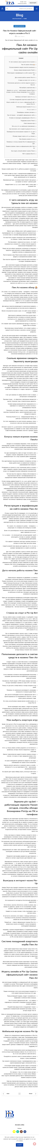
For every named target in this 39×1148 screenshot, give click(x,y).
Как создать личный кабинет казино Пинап (23, 151)
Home (25, 18)
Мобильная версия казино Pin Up (25, 107)
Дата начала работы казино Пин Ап (25, 77)
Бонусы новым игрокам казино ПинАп (24, 70)
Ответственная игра (29, 123)
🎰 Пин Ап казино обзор (28, 64)
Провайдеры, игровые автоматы (26, 112)
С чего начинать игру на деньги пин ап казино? (22, 62)
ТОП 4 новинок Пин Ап (28, 153)
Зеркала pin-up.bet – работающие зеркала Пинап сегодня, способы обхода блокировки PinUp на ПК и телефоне (20, 92)
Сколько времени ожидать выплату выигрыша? (22, 67)
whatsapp (33, 3)
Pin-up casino (31, 109)
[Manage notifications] (34, 1143)
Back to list (19, 1094)
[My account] (2, 9)
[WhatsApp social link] (17, 1131)
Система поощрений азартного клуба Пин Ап (22, 99)
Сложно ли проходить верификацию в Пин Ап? (22, 118)
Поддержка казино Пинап (28, 120)
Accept (19, 1145)
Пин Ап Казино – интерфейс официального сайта (21, 115)
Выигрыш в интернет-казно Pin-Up (25, 96)
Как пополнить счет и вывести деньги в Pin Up (22, 129)
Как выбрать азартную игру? (27, 87)
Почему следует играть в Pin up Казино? (24, 136)
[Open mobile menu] (37, 9)
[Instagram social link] (21, 1131)
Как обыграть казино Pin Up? (27, 139)
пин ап (36, 283)
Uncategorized (16, 18)
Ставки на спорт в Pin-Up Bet (26, 80)
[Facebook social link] (24, 1131)
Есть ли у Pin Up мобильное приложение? (23, 126)
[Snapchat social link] (14, 1131)
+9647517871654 (22, 3)
